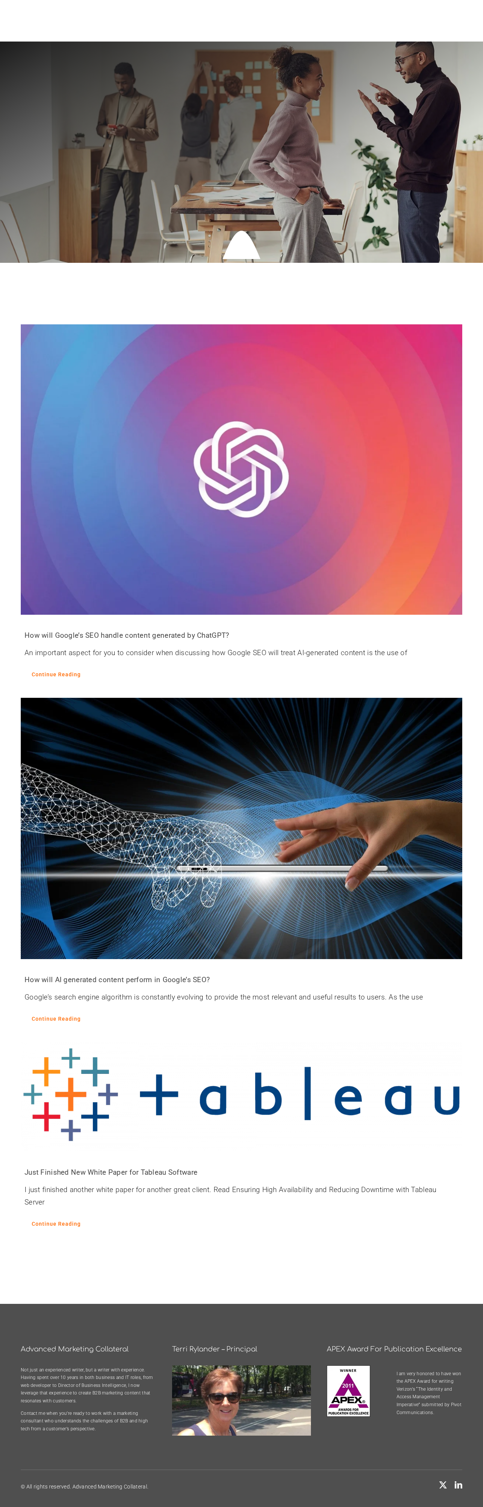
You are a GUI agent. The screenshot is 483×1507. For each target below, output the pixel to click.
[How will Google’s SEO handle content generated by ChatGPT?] (241, 469)
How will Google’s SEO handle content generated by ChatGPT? (127, 635)
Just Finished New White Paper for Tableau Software (111, 1172)
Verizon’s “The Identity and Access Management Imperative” (424, 1397)
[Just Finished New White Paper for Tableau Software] (241, 1097)
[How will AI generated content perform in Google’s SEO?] (241, 828)
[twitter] (443, 1485)
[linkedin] (458, 1485)
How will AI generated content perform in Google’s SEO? (117, 979)
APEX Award (418, 1381)
